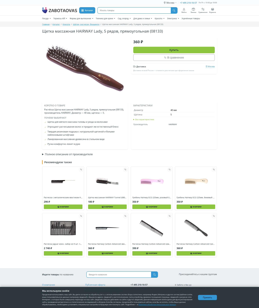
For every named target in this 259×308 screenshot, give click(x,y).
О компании (48, 284)
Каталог (56, 24)
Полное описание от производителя (69, 154)
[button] (87, 10)
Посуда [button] (45, 18)
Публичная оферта (95, 284)
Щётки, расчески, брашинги (86, 24)
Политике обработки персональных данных (157, 304)
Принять (207, 297)
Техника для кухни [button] (105, 18)
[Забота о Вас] (59, 10)
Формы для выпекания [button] (81, 18)
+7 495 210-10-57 (188, 2)
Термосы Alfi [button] (59, 18)
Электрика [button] (172, 18)
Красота (66, 24)
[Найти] (174, 10)
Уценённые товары (191, 18)
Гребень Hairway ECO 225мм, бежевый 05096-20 (196, 197)
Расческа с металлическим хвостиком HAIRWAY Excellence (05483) (63, 197)
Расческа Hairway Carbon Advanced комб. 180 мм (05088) (151, 244)
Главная (46, 24)
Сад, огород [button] (123, 18)
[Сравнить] (81, 170)
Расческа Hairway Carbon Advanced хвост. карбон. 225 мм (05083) (107, 244)
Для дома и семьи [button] (142, 18)
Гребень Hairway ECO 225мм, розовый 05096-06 (151, 197)
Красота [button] (159, 18)
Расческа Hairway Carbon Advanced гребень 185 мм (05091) (196, 244)
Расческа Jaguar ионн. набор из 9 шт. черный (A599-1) (63, 244)
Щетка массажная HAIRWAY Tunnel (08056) (107, 197)
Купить (174, 50)
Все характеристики (144, 119)
